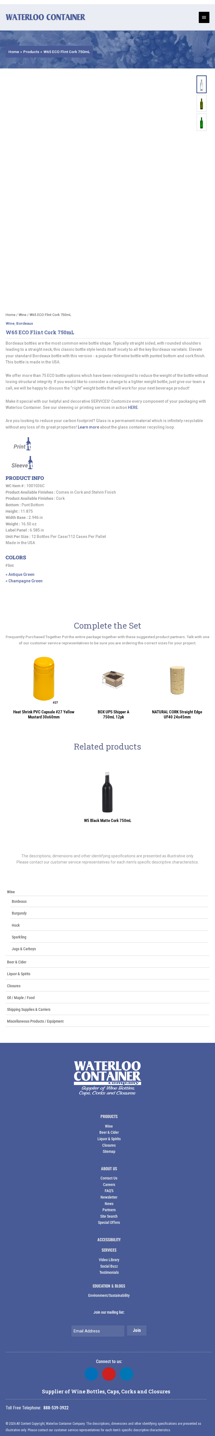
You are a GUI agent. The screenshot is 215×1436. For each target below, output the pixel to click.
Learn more (88, 427)
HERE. (133, 407)
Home (10, 315)
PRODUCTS (109, 1116)
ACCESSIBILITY (109, 1239)
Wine (11, 892)
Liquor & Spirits (18, 974)
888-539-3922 (56, 1407)
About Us (109, 1168)
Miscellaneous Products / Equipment (35, 1021)
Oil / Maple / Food (21, 997)
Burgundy (19, 913)
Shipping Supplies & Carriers (28, 1009)
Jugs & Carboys (24, 949)
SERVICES (109, 1250)
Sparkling (19, 937)
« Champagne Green (24, 581)
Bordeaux (19, 901)
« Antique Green (20, 574)
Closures (13, 986)
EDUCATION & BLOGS (109, 1286)
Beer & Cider (16, 962)
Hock (16, 925)
